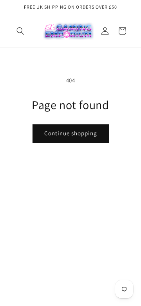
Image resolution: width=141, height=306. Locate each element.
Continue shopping (70, 133)
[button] (20, 31)
